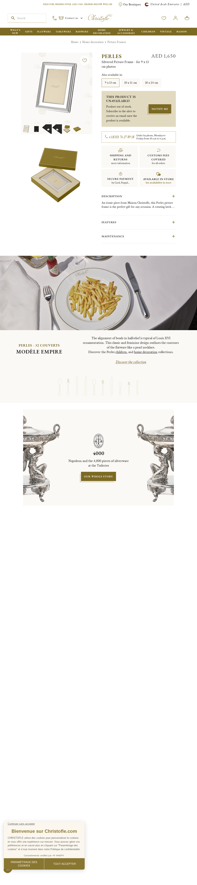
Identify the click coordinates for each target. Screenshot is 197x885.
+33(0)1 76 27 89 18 (121, 137)
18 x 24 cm (151, 83)
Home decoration (93, 42)
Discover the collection (131, 362)
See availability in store (158, 182)
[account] (164, 18)
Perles (112, 56)
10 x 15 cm (130, 83)
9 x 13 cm (110, 83)
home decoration (145, 352)
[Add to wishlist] (84, 60)
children (121, 352)
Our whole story (98, 476)
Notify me (160, 109)
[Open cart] (187, 18)
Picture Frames (116, 42)
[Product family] (59, 381)
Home (74, 42)
